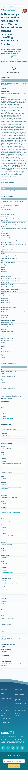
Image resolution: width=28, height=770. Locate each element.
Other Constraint (6, 661)
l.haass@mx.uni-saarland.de (11, 512)
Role (2, 407)
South (2, 616)
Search (4, 6)
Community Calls (20, 703)
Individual (4, 446)
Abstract (3, 97)
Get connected (14, 766)
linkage (4, 427)
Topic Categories (5, 186)
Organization (5, 401)
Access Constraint (6, 649)
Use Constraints (5, 655)
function (4, 433)
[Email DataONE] (13, 748)
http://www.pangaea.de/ (9, 429)
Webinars (4, 715)
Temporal (3, 636)
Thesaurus (4, 361)
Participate (18, 692)
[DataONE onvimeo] (8, 748)
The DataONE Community (19, 700)
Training (3, 713)
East (2, 609)
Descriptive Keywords (7, 196)
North (2, 603)
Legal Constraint (5, 647)
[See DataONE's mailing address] (22, 748)
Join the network (20, 697)
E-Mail (4, 416)
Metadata (10, 6)
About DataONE (20, 711)
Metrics (17, 713)
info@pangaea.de (7, 418)
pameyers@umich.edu (9, 536)
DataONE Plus (5, 696)
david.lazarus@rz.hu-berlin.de (11, 463)
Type (2, 355)
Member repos (19, 694)
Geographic (4, 601)
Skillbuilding (5, 711)
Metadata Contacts (6, 398)
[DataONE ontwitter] (3, 748)
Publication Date (5, 180)
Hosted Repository (6, 698)
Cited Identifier (5, 91)
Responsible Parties (6, 443)
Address (3, 414)
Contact (17, 715)
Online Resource (6, 424)
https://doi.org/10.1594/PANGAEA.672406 (13, 93)
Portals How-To (5, 718)
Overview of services (4, 692)
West (2, 622)
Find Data (6, 723)
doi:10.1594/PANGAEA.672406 (8, 10)
